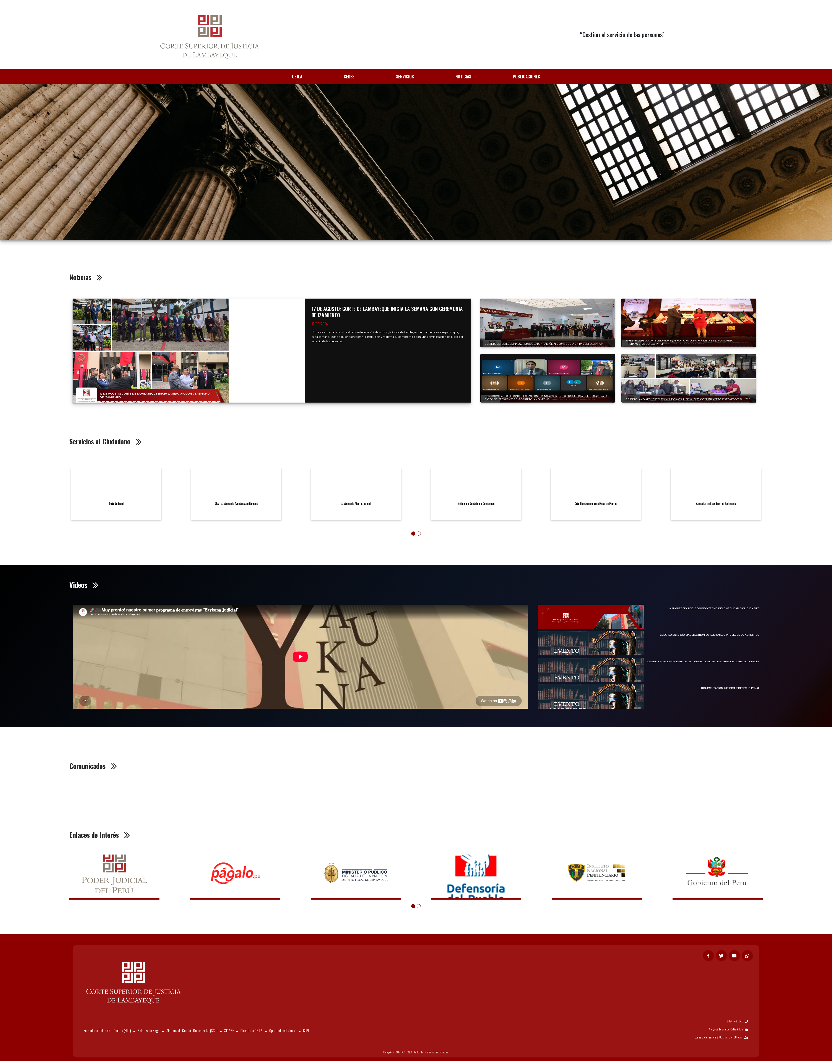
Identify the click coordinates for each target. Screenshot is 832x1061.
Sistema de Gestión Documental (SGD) (192, 1030)
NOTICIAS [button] (463, 76)
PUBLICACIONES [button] (526, 76)
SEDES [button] (349, 76)
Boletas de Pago (149, 1030)
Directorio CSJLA (251, 1030)
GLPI (306, 1030)
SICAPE (229, 1030)
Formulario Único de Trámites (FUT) (107, 1030)
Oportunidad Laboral (282, 1030)
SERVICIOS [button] (405, 76)
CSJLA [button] (297, 76)
